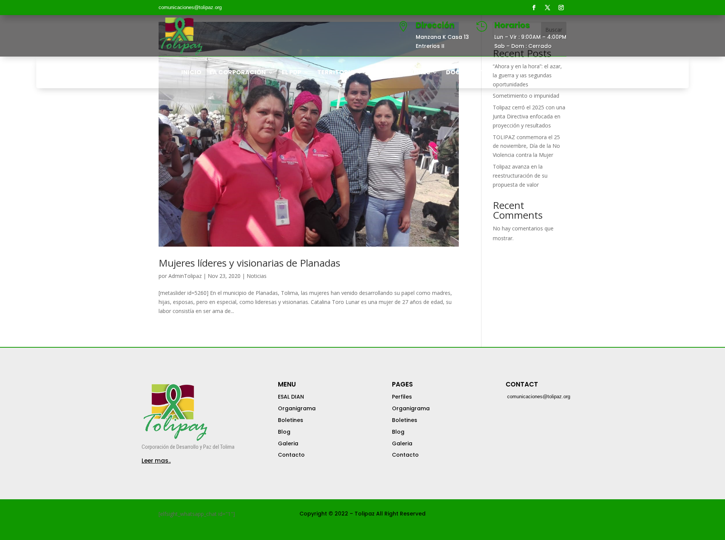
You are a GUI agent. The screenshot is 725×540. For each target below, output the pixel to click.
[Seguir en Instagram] (561, 7)
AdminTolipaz (185, 275)
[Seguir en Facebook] (534, 7)
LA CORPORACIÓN (238, 73)
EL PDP (291, 73)
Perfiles (402, 396)
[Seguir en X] (547, 7)
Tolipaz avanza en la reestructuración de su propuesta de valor (520, 175)
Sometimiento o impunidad (526, 95)
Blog (284, 432)
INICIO (191, 73)
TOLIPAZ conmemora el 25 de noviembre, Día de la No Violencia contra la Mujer (526, 146)
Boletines (290, 420)
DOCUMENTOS (468, 73)
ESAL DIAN (291, 396)
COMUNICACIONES (400, 73)
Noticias (257, 275)
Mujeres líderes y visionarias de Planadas (249, 263)
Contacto (291, 455)
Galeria (288, 443)
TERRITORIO (336, 73)
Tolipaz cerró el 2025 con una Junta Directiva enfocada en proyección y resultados (529, 116)
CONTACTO (525, 73)
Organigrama (297, 408)
